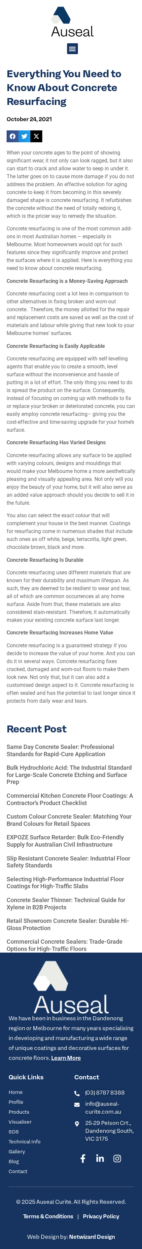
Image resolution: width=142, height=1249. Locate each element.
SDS (14, 1132)
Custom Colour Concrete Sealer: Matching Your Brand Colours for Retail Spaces (69, 820)
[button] (72, 48)
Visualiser (20, 1122)
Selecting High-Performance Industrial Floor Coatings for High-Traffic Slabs (65, 883)
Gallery (17, 1152)
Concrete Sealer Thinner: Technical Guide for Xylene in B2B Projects (66, 903)
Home (16, 1092)
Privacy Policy (100, 1217)
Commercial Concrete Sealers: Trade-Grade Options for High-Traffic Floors (65, 945)
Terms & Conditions (48, 1217)
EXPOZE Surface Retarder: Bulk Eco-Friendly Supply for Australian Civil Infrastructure (65, 841)
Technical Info (25, 1142)
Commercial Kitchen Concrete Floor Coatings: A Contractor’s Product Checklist (70, 799)
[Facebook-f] (82, 1158)
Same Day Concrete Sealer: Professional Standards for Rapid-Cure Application (60, 750)
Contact (18, 1171)
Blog (14, 1162)
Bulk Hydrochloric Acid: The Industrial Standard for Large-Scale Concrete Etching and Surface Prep (69, 774)
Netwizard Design (91, 1237)
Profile (16, 1102)
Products (19, 1112)
